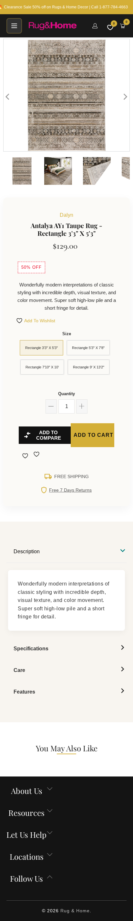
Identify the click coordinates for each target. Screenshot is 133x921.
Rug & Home (75, 910)
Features (24, 692)
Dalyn (66, 215)
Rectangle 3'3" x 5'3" (41, 348)
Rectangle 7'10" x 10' (42, 367)
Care (19, 670)
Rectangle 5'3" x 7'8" (88, 348)
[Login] (95, 26)
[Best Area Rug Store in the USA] (56, 26)
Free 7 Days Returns (70, 490)
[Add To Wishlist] (26, 456)
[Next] (125, 97)
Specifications (31, 648)
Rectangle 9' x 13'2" (88, 367)
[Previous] (8, 97)
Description (27, 551)
